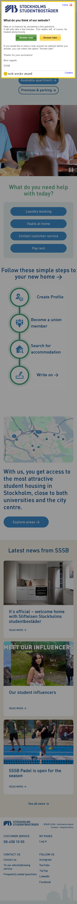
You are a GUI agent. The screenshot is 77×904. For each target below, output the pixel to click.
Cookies (69, 73)
